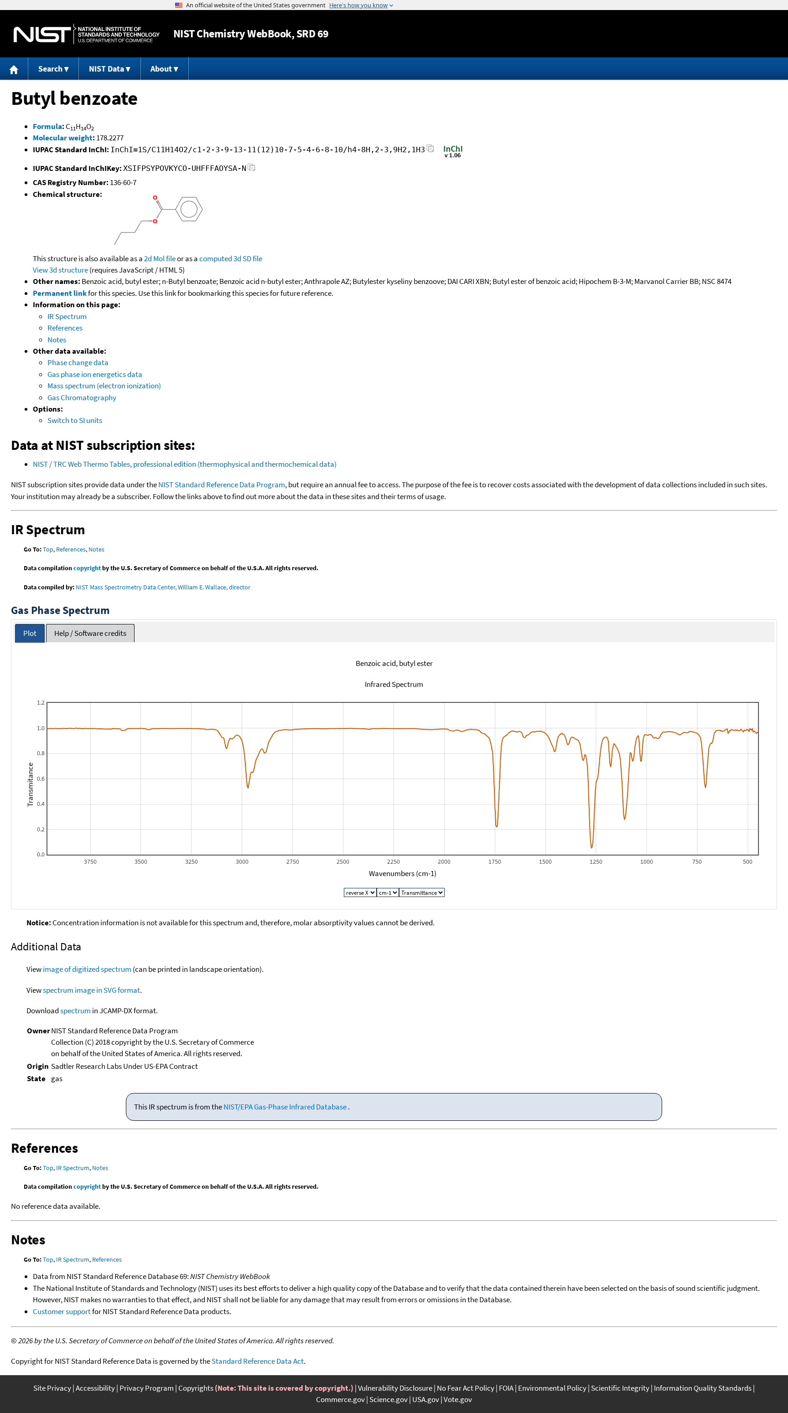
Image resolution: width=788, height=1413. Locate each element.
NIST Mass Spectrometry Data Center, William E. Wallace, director (163, 587)
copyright (87, 568)
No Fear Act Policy (465, 1388)
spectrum (75, 1011)
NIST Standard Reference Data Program (221, 485)
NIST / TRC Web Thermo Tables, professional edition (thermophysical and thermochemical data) (185, 464)
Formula (47, 126)
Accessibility (95, 1388)
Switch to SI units (74, 420)
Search (50, 68)
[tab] (30, 633)
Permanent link (60, 293)
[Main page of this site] (14, 68)
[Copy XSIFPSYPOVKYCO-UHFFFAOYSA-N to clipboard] (251, 170)
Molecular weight (63, 138)
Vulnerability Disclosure (395, 1388)
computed (215, 258)
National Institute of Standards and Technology (87, 34)
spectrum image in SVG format (91, 990)
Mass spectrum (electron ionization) (104, 386)
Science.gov (388, 1399)
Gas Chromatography (81, 397)
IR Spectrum (67, 316)
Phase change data (78, 362)
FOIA (506, 1388)
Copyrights (195, 1388)
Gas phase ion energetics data (94, 374)
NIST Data (106, 68)
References (65, 328)
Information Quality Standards (703, 1388)
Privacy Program (146, 1388)
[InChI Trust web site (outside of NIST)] (453, 157)
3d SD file (247, 258)
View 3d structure (60, 270)
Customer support (62, 1311)
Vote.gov (458, 1399)
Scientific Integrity (620, 1388)
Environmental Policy (552, 1388)
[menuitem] (14, 68)
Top (48, 549)
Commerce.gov (340, 1399)
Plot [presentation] (29, 633)
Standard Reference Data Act (258, 1361)
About (161, 68)
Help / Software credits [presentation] (90, 633)
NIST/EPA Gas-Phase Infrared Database (285, 1107)
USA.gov (425, 1399)
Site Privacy (52, 1388)
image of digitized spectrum (87, 969)
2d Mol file (160, 258)
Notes (56, 340)
